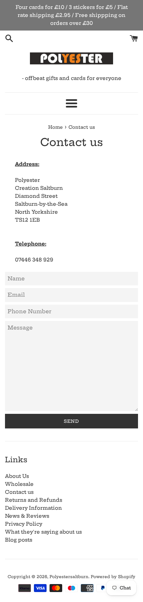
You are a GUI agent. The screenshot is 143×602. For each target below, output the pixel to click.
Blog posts (18, 540)
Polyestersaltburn (69, 576)
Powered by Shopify (113, 576)
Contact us (19, 492)
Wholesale (19, 484)
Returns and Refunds (33, 500)
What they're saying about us (43, 532)
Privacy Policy (23, 524)
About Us (17, 476)
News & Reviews (27, 516)
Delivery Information (33, 508)
